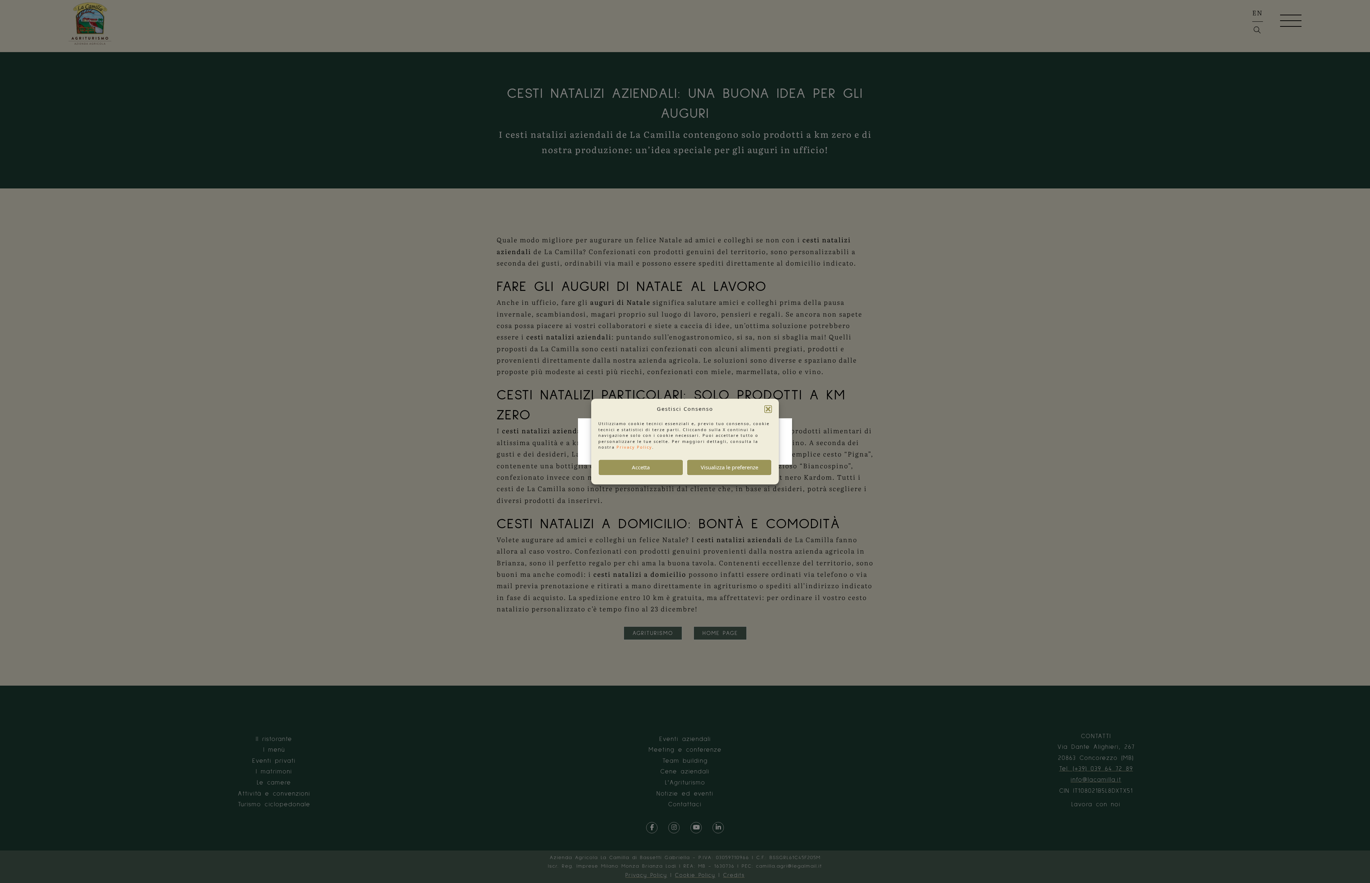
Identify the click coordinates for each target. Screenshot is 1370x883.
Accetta (641, 467)
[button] (768, 409)
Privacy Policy (634, 447)
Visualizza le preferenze (729, 467)
